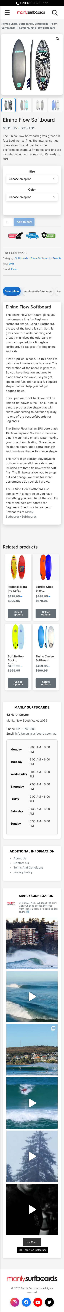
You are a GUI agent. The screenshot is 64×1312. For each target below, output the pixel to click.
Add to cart (24, 221)
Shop (13, 23)
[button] (57, 39)
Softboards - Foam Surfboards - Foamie (38, 258)
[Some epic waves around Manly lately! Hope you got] (32, 943)
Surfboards (26, 23)
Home (5, 23)
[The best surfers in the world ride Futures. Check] (32, 1103)
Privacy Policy (23, 872)
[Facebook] (26, 1302)
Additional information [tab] (38, 291)
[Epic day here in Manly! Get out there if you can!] (32, 1050)
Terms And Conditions (28, 867)
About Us (20, 858)
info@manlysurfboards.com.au (35, 733)
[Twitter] (49, 1302)
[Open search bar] (53, 12)
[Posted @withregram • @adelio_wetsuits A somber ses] (32, 1209)
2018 (12, 263)
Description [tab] (12, 291)
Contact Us (21, 863)
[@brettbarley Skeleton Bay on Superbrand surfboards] (32, 996)
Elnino (14, 269)
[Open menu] (7, 12)
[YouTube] (37, 1302)
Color (32, 189)
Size (32, 171)
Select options (18, 613)
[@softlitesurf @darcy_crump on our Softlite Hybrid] (32, 1156)
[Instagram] (14, 1302)
